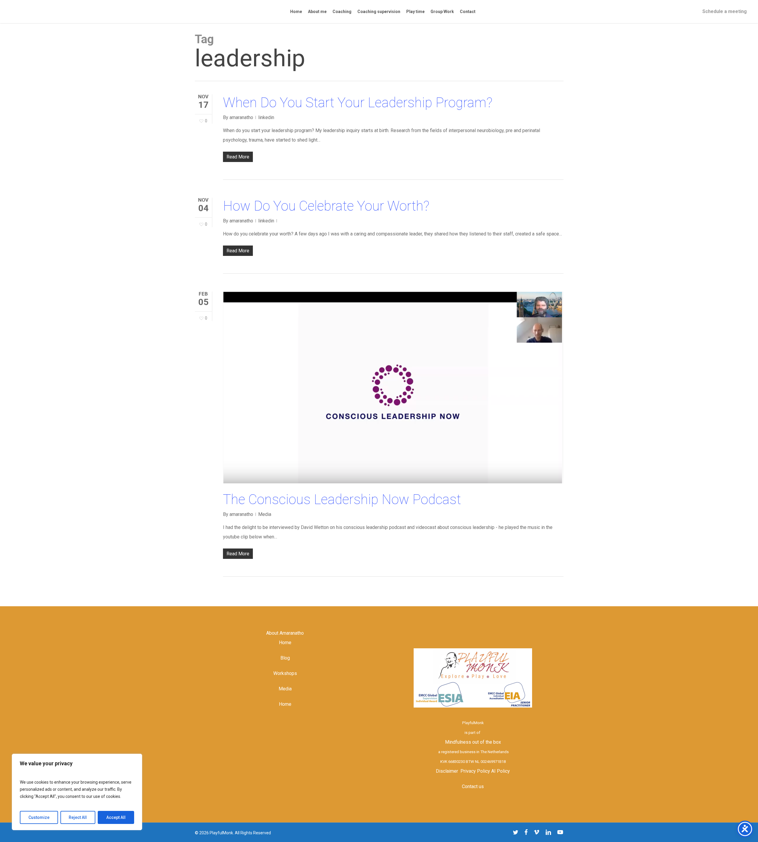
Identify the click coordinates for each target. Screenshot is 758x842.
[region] (77, 792)
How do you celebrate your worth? (326, 206)
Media (264, 514)
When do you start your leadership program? (357, 102)
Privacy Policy (475, 771)
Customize (38, 817)
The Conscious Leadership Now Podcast (342, 499)
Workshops (285, 673)
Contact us (473, 786)
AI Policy (500, 771)
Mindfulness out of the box (473, 742)
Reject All (78, 817)
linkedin (266, 117)
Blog (285, 658)
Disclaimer (447, 771)
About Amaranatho (285, 633)
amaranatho (241, 117)
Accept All (116, 817)
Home (285, 642)
